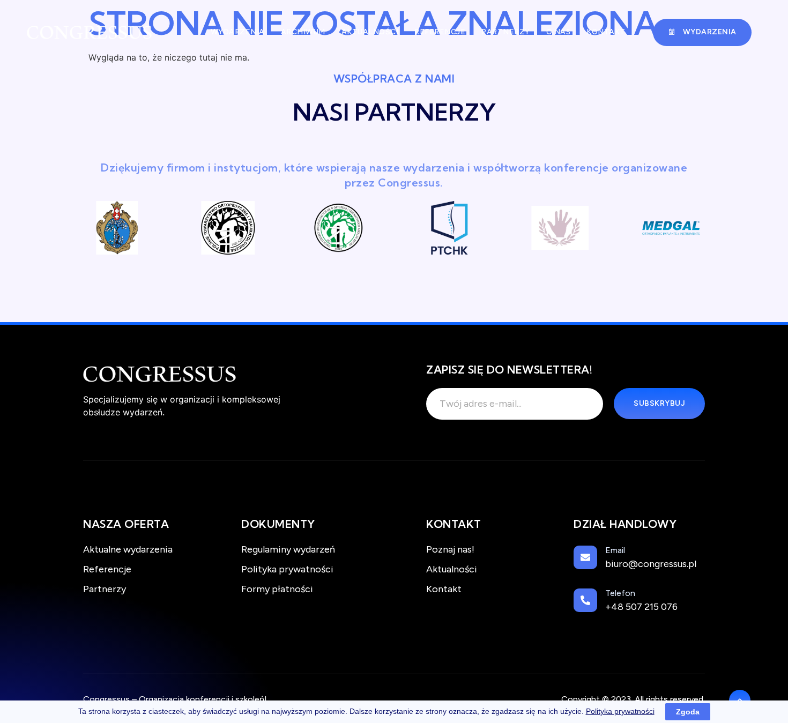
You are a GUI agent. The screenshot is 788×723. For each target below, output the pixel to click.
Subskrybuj (659, 403)
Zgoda (688, 711)
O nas (558, 31)
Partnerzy (505, 31)
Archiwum (303, 31)
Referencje (439, 31)
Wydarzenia (238, 31)
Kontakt (606, 31)
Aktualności (370, 31)
